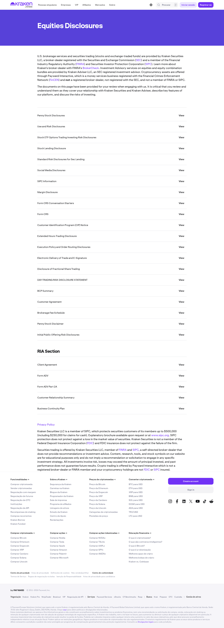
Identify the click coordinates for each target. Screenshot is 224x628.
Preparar (163, 597)
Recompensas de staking (23, 512)
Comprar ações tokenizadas (104, 533)
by (17, 590)
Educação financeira (140, 533)
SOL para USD (136, 500)
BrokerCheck (91, 68)
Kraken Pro (35, 597)
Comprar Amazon (58, 549)
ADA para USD (136, 508)
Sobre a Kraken (58, 479)
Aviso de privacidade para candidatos (99, 576)
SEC (138, 60)
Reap (140, 597)
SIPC (148, 64)
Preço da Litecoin (97, 508)
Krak (156, 597)
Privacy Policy (46, 424)
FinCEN (54, 80)
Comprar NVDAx (97, 538)
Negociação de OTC (20, 500)
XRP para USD (136, 492)
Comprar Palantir (58, 553)
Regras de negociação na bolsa (41, 576)
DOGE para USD (137, 504)
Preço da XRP (96, 496)
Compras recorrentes (21, 516)
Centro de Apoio (58, 516)
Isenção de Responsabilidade (69, 576)
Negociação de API (20, 508)
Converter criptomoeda (141, 479)
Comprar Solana (18, 557)
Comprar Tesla (57, 541)
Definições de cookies (60, 573)
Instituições (16, 504)
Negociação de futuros (22, 496)
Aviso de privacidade (40, 573)
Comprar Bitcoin (19, 538)
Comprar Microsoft (59, 557)
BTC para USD (136, 484)
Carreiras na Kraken (59, 488)
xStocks (117, 597)
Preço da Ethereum (98, 488)
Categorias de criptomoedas (103, 512)
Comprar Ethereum (20, 541)
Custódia (178, 597)
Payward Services (104, 597)
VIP (64, 597)
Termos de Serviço (18, 576)
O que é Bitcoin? (137, 545)
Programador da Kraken (61, 496)
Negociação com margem (23, 492)
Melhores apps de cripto (141, 553)
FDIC (90, 443)
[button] (47, 4)
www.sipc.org (160, 435)
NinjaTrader (46, 597)
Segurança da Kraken (60, 484)
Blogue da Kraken (58, 492)
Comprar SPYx (96, 549)
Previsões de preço (98, 516)
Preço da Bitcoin (97, 484)
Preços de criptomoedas (102, 479)
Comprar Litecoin (19, 561)
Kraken (26, 597)
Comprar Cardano (19, 553)
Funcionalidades (20, 479)
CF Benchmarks (129, 597)
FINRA (80, 64)
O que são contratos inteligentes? (145, 541)
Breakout (57, 597)
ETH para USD (135, 488)
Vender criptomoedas (21, 488)
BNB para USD (136, 496)
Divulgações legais (146, 622)
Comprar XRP (17, 549)
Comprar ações (58, 533)
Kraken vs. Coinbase (139, 561)
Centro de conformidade (102, 573)
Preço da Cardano (98, 500)
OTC (170, 597)
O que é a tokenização (140, 549)
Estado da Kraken (59, 512)
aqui (65, 610)
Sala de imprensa (58, 500)
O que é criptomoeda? (140, 538)
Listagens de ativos (59, 508)
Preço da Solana (97, 504)
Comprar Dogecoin (20, 545)
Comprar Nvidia (57, 538)
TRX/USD (133, 512)
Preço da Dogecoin (98, 492)
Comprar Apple (57, 545)
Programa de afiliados (60, 504)
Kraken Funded (18, 523)
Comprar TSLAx (97, 541)
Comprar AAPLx (97, 545)
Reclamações (56, 520)
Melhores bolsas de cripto (141, 557)
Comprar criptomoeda (21, 484)
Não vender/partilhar (80, 573)
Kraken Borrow (18, 520)
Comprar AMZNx (97, 553)
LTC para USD (135, 516)
